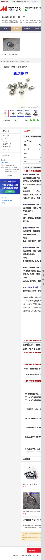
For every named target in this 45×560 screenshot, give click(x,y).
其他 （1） (6, 149)
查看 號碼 (5, 162)
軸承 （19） (6, 136)
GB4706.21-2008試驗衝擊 (9, 55)
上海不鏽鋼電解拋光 (29, 528)
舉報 (16, 120)
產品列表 (6, 61)
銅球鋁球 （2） (7, 147)
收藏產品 (7, 120)
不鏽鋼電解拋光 (39, 525)
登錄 (28, 1)
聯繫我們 (24, 556)
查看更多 (9, 176)
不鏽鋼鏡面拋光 (28, 525)
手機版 (5, 1)
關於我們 (15, 556)
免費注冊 (33, 1)
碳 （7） (5, 141)
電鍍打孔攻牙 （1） (8, 144)
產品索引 (4, 198)
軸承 (11, 61)
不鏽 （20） (6, 139)
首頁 (1, 61)
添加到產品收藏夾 (7, 200)
